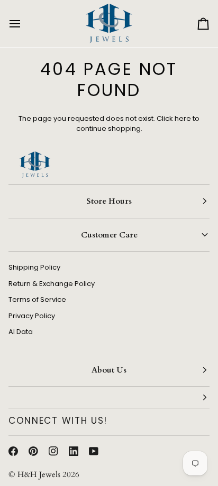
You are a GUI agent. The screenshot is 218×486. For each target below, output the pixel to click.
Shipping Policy (34, 267)
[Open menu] (24, 23)
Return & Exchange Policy (51, 284)
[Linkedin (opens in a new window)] (73, 451)
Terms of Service (37, 299)
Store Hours (109, 201)
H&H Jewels (38, 474)
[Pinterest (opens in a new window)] (33, 451)
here (183, 118)
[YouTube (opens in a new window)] (93, 451)
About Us (109, 370)
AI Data (20, 332)
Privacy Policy (31, 316)
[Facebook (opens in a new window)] (13, 451)
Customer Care (109, 235)
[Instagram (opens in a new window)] (53, 451)
